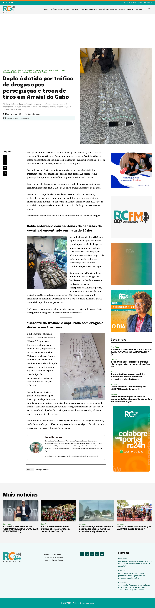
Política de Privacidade (52, 555)
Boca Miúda (115, 347)
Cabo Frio (114, 359)
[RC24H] (9, 9)
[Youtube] (12, 2)
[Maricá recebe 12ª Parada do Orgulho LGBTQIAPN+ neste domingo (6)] (134, 511)
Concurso (114, 394)
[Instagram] (6, 2)
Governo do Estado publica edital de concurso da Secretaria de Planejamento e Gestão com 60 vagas (131, 399)
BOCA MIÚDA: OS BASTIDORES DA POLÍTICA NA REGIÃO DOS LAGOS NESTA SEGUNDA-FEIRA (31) (131, 352)
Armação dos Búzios (44, 70)
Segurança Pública (10, 72)
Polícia (44, 72)
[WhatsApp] (5, 173)
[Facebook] (3, 2)
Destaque (7, 70)
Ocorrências (23, 72)
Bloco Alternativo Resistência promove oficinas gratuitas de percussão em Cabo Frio (131, 364)
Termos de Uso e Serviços (53, 557)
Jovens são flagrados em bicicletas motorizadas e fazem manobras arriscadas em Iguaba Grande (128, 376)
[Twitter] (9, 2)
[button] (149, 9)
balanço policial (42, 469)
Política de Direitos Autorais (54, 560)
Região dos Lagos (19, 70)
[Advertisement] (77, 31)
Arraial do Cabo (59, 70)
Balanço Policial (35, 72)
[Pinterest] (5, 168)
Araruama (30, 70)
